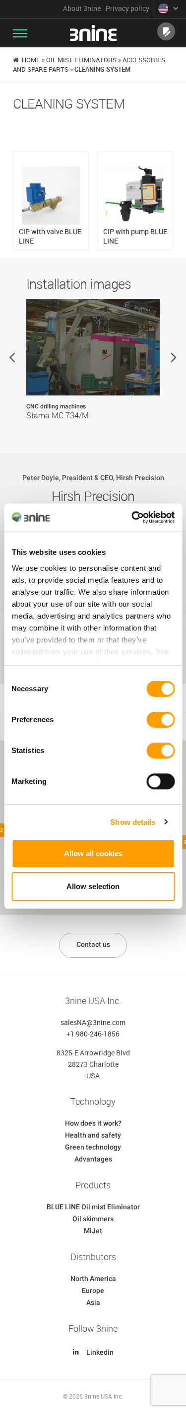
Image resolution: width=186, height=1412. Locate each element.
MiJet (93, 1230)
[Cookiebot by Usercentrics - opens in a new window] (132, 517)
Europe (93, 1290)
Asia (93, 1302)
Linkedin (100, 1352)
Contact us (93, 944)
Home (31, 59)
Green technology (93, 1147)
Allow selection (93, 886)
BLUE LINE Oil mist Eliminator (93, 1206)
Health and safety (93, 1135)
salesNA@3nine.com (93, 1022)
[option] (93, 367)
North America (93, 1278)
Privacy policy (127, 8)
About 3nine (82, 8)
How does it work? (93, 1123)
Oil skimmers (93, 1218)
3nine (93, 33)
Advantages (93, 1159)
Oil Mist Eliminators (81, 59)
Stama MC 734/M (57, 415)
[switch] (160, 720)
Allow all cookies (93, 853)
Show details (132, 822)
